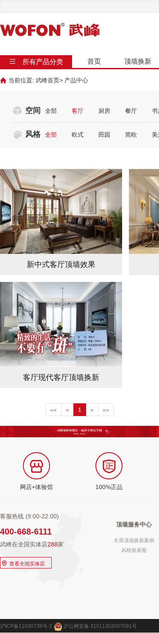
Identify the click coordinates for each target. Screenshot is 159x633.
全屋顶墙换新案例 (134, 540)
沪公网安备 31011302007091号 (99, 626)
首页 (94, 61)
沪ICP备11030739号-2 (26, 626)
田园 (104, 134)
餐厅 (131, 110)
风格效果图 (134, 550)
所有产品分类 (42, 61)
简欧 (131, 134)
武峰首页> (49, 80)
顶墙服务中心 (134, 524)
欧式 (78, 134)
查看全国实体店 (22, 563)
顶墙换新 (137, 61)
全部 (51, 110)
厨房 (104, 110)
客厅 (78, 110)
